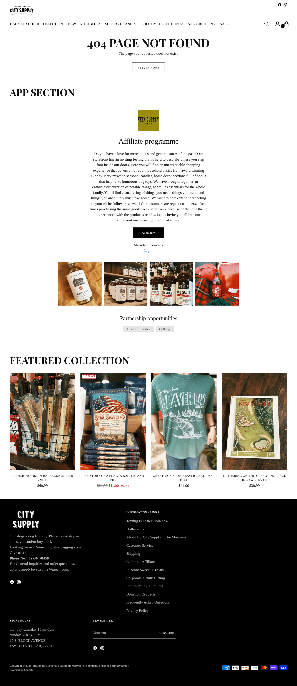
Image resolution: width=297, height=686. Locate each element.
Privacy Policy (137, 611)
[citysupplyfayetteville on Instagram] (285, 5)
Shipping (133, 553)
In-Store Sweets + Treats (145, 570)
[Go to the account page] (275, 24)
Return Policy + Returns (144, 586)
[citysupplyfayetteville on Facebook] (280, 5)
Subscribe (167, 633)
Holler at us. (135, 529)
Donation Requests (140, 594)
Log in (148, 250)
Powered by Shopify (21, 669)
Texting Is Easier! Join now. (147, 521)
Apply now (148, 232)
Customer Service (140, 545)
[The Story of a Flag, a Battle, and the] (113, 421)
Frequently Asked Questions (148, 602)
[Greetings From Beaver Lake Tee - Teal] (184, 421)
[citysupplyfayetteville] (22, 10)
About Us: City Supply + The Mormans (156, 537)
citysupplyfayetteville (46, 665)
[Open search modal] (266, 24)
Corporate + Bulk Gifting (145, 578)
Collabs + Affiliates (141, 562)
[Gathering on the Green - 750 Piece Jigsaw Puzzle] (254, 421)
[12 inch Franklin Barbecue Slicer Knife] (42, 421)
